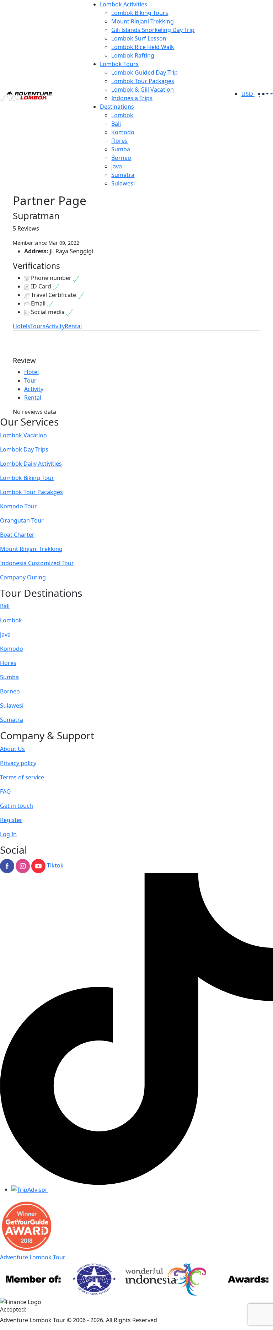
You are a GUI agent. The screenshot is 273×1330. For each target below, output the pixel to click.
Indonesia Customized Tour (37, 563)
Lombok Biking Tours (139, 13)
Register (11, 820)
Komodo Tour (18, 506)
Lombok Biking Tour (27, 478)
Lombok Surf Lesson (138, 38)
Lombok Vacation (23, 435)
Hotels (21, 326)
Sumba (120, 149)
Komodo (122, 132)
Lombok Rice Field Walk (142, 47)
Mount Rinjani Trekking (142, 21)
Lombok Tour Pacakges (31, 492)
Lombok (122, 115)
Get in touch (16, 806)
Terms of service (22, 777)
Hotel (31, 372)
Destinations (117, 106)
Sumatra (122, 175)
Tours (38, 326)
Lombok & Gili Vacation (142, 89)
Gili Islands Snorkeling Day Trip (152, 30)
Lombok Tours (119, 64)
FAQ (5, 791)
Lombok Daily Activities (31, 463)
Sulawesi (123, 183)
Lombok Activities (123, 4)
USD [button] (248, 94)
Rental (73, 326)
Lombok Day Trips (24, 449)
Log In (8, 834)
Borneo (121, 158)
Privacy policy (18, 763)
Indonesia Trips (131, 98)
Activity (55, 326)
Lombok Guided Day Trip (144, 72)
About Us (12, 749)
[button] (266, 94)
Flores (119, 141)
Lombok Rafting (132, 55)
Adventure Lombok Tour (32, 1257)
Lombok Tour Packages (142, 81)
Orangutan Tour (22, 520)
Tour (30, 380)
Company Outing (23, 577)
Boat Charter (17, 535)
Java (116, 166)
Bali (116, 124)
